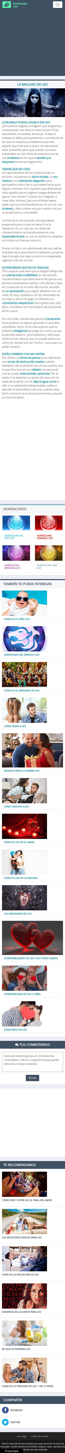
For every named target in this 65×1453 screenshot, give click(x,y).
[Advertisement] (32, 43)
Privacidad (11, 1451)
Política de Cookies (39, 1436)
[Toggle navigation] (57, 4)
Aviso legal (21, 1436)
